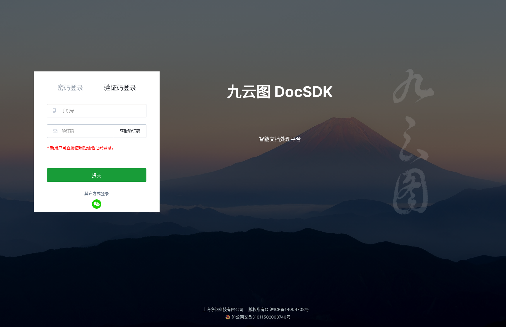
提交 (96, 175)
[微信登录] (96, 204)
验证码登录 (120, 87)
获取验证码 (130, 131)
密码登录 (70, 87)
